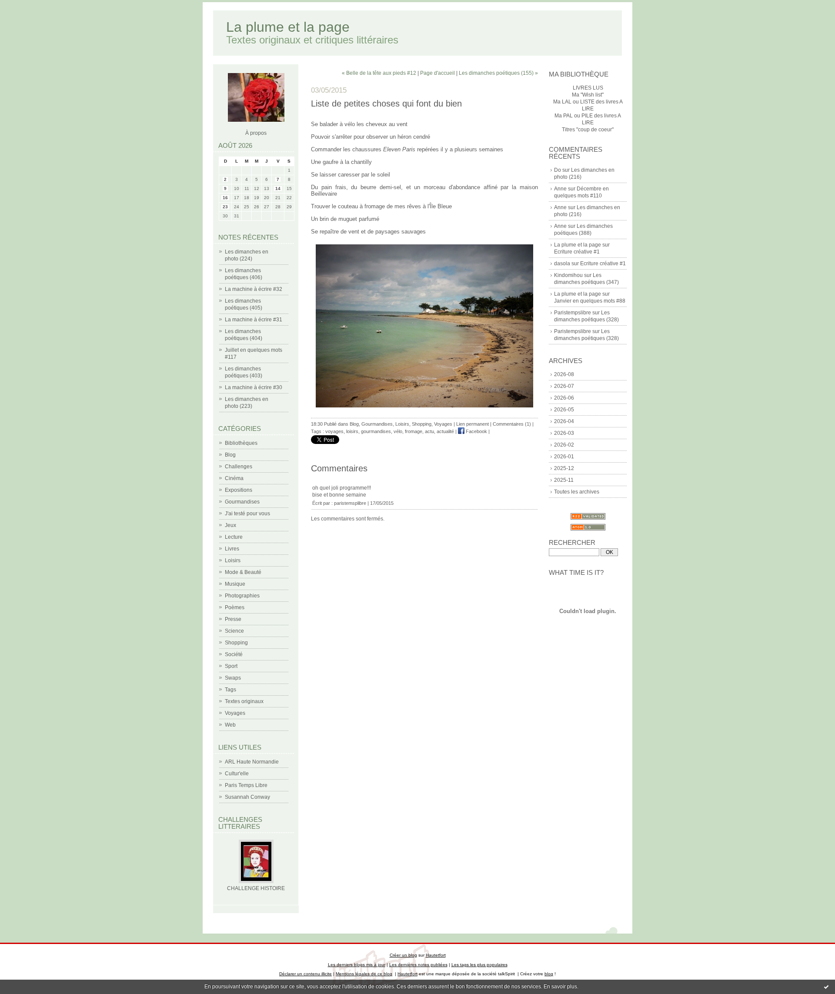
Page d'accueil (437, 73)
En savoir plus (560, 987)
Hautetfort (436, 955)
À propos (256, 133)
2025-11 (564, 480)
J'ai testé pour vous (247, 513)
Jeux (230, 525)
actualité (445, 431)
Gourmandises (242, 502)
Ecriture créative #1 (577, 252)
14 (278, 188)
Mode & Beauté (243, 572)
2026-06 (564, 398)
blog (548, 973)
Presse (233, 619)
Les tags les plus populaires (479, 964)
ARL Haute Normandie (252, 762)
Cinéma (234, 478)
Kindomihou (568, 275)
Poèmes (234, 607)
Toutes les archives (576, 492)
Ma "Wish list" (588, 95)
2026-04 (564, 421)
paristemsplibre (350, 503)
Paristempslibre (572, 313)
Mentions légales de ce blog (364, 973)
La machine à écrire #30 (253, 387)
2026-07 (564, 386)
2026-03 (564, 433)
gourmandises (376, 431)
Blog (230, 455)
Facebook (475, 431)
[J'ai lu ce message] (826, 986)
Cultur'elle (237, 774)
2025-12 (564, 468)
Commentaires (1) (512, 424)
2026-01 (564, 457)
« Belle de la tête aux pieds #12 (379, 73)
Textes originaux (244, 701)
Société (234, 654)
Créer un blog (403, 955)
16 (225, 197)
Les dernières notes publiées (418, 964)
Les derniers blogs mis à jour (356, 964)
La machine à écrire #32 (253, 289)
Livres (232, 549)
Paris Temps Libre (246, 785)
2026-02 (564, 445)
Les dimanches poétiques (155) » (498, 73)
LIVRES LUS (588, 88)
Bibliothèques (241, 443)
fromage (413, 431)
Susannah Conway (247, 797)
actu (429, 431)
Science (234, 631)
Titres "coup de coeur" (588, 130)
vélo (398, 431)
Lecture (234, 537)
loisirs (352, 431)
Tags (230, 690)
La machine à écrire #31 (253, 320)
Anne (560, 189)
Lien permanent (472, 424)
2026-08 (564, 374)
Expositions (238, 490)
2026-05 (564, 410)
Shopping (236, 643)
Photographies (242, 596)
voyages (334, 431)
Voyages (235, 713)
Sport (231, 666)
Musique (235, 584)
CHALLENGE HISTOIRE (256, 888)
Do (557, 170)
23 (225, 206)
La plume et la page (288, 27)
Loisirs (232, 560)
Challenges (238, 467)
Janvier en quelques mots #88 (589, 301)
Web (230, 725)
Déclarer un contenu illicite (305, 973)
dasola (562, 263)
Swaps (233, 678)
